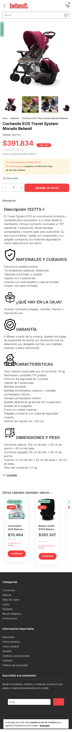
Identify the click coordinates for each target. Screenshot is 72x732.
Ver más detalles (16, 170)
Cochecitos (9, 590)
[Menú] (5, 6)
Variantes (14, 118)
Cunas (6, 604)
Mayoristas (8, 637)
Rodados (8, 609)
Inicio (5, 118)
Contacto (8, 660)
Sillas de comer (11, 599)
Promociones (10, 618)
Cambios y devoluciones (16, 655)
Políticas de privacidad (15, 665)
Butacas (7, 595)
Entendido (45, 725)
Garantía (7, 651)
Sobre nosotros (11, 641)
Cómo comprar (11, 646)
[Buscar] (66, 15)
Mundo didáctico (12, 613)
